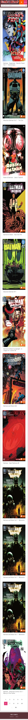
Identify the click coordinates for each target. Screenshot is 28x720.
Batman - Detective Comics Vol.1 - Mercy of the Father (13, 692)
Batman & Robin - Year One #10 (12, 235)
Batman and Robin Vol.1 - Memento (14, 520)
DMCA (17, 716)
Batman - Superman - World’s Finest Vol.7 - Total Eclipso (14, 64)
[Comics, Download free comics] (10, 3)
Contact (12, 716)
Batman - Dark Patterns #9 (11, 463)
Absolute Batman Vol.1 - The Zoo (13, 120)
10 (22, 703)
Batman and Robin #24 (10, 406)
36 (16, 707)
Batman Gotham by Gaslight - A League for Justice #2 (12, 349)
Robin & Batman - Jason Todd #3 (13, 177)
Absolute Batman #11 (9, 292)
